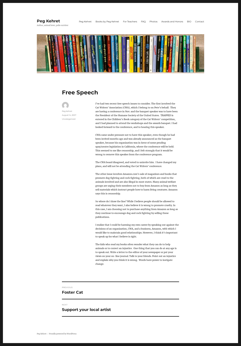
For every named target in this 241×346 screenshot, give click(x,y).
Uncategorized (68, 119)
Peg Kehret (48, 21)
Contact (199, 21)
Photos (153, 21)
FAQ (143, 21)
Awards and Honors (172, 21)
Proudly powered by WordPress (63, 334)
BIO (189, 21)
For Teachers (130, 21)
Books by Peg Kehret (107, 21)
